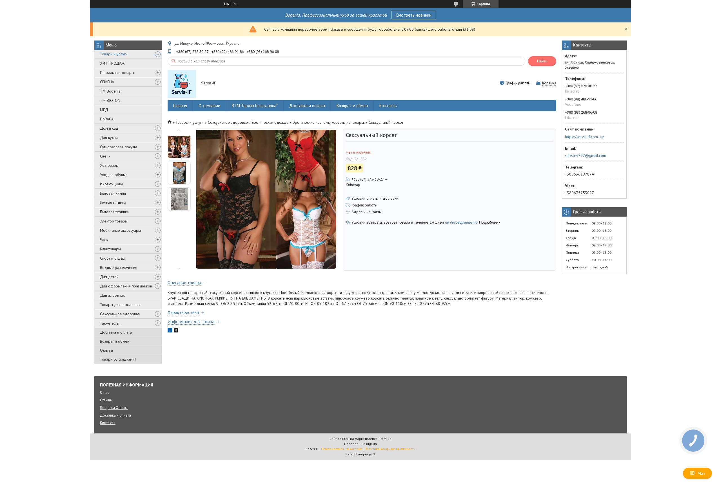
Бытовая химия (113, 193)
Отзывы (106, 350)
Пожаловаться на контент (341, 449)
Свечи (105, 156)
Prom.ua (385, 439)
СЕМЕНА (107, 81)
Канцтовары (110, 248)
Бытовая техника (114, 211)
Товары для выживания (120, 304)
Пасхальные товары (117, 72)
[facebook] (170, 331)
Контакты (388, 106)
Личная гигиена (113, 202)
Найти (542, 61)
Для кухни (109, 137)
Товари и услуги (114, 54)
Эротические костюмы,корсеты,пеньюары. (329, 122)
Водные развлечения (118, 267)
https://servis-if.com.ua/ (584, 136)
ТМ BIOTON (110, 100)
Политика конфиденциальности (389, 449)
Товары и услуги (189, 122)
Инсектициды (111, 183)
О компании (209, 106)
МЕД (104, 109)
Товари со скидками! (118, 359)
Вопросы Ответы (114, 407)
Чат (701, 473)
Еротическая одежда (270, 122)
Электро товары (114, 221)
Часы (104, 239)
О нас (104, 392)
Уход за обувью (114, 174)
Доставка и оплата (116, 332)
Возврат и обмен (114, 341)
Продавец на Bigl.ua (360, 444)
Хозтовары (109, 165)
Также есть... (111, 323)
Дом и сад (109, 128)
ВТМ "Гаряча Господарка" (255, 106)
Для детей (109, 276)
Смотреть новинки (413, 15)
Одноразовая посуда (118, 146)
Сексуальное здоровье (120, 313)
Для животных (112, 295)
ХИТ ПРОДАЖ (112, 63)
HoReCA (107, 119)
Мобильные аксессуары (120, 230)
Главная (180, 106)
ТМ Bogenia (110, 91)
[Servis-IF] (182, 83)
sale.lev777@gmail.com (585, 155)
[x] (176, 331)
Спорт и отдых (112, 258)
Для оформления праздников (126, 286)
